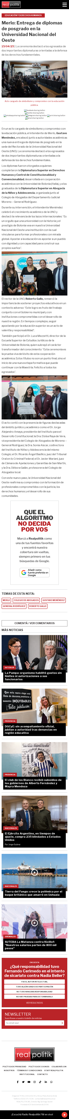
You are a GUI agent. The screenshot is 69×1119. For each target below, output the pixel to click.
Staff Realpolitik (53, 1070)
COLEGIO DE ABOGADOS (26, 600)
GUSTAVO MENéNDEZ (54, 600)
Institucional (27, 1074)
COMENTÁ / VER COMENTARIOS (34, 623)
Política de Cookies (39, 1066)
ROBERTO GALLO (37, 606)
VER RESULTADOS (34, 1003)
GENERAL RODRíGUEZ (14, 606)
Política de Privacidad (14, 1066)
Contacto (42, 1074)
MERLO (6, 600)
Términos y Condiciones (29, 1070)
